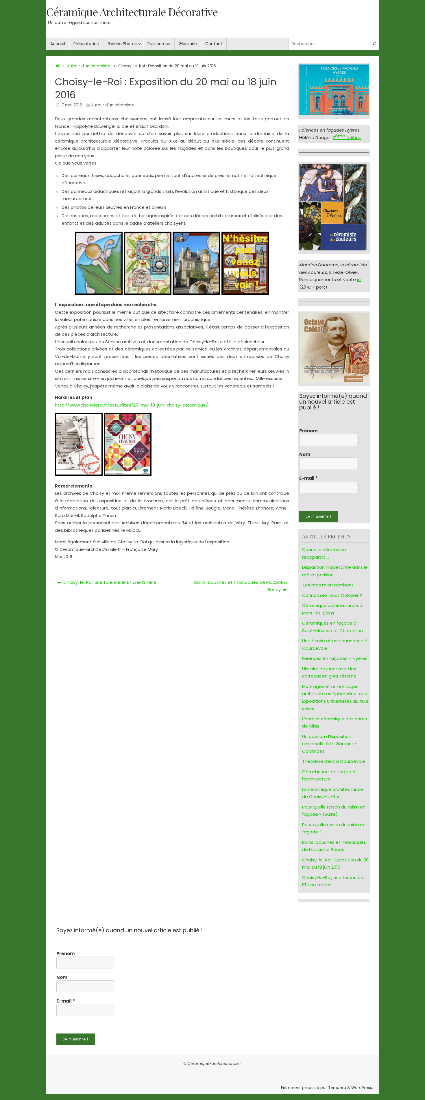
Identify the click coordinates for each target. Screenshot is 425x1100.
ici (359, 279)
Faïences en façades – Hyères (334, 658)
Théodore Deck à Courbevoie (333, 761)
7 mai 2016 (72, 105)
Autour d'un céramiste (88, 66)
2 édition (347, 137)
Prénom (308, 431)
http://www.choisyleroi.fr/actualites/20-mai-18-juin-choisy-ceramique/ (131, 405)
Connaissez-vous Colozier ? (332, 595)
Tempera (337, 1087)
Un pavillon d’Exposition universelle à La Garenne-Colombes (329, 743)
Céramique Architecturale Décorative (132, 12)
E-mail (308, 478)
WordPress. (362, 1087)
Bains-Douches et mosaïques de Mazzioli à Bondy (240, 586)
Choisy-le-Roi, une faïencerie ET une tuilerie (109, 582)
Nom (304, 454)
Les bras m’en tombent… (329, 585)
